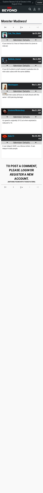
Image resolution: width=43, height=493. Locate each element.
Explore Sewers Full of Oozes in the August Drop (17, 3)
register (17, 174)
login (25, 170)
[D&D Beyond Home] (9, 9)
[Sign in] (34, 9)
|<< (5, 27)
